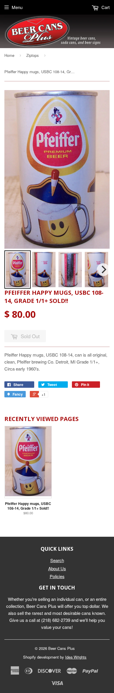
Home (9, 55)
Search (57, 560)
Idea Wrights (76, 657)
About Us (57, 568)
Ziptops (32, 55)
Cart (105, 7)
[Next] (103, 269)
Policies (57, 576)
